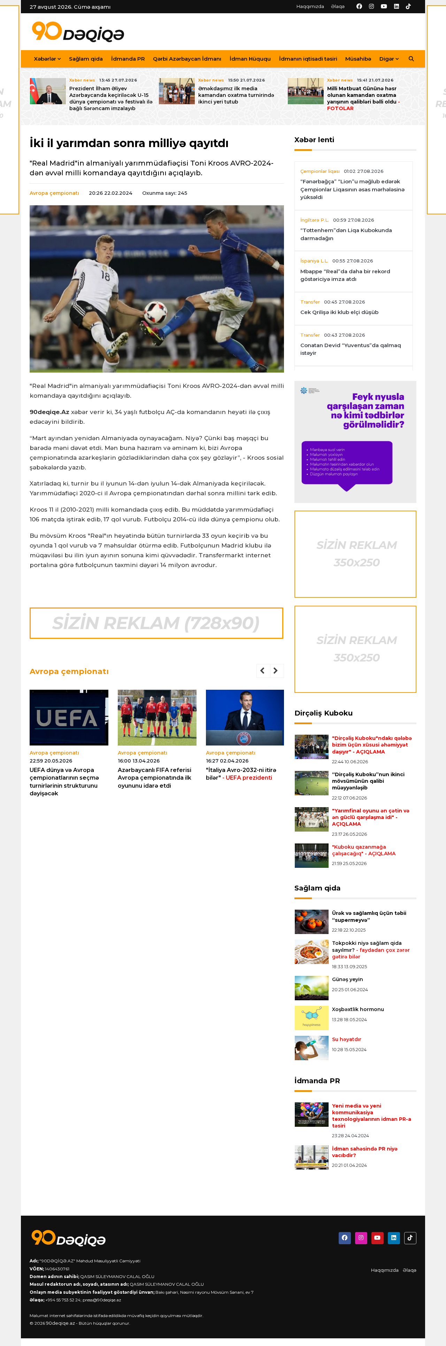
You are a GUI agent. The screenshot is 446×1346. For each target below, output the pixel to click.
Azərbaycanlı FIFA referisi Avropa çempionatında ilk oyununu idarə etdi (154, 778)
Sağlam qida (86, 58)
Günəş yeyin (347, 979)
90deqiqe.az (60, 1323)
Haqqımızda (310, 6)
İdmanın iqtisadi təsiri (308, 58)
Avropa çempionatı (54, 193)
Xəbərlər (45, 58)
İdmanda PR (128, 58)
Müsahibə (358, 58)
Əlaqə (338, 6)
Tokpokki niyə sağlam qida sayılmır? (371, 949)
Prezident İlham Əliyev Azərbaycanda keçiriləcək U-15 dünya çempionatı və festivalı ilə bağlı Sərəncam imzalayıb (111, 98)
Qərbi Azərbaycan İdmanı (187, 58)
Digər (386, 58)
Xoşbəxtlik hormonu (358, 1009)
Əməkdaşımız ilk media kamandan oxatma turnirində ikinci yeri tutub (236, 95)
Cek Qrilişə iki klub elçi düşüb (339, 312)
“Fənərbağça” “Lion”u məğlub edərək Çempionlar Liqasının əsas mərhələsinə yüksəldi (352, 189)
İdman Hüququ (250, 58)
